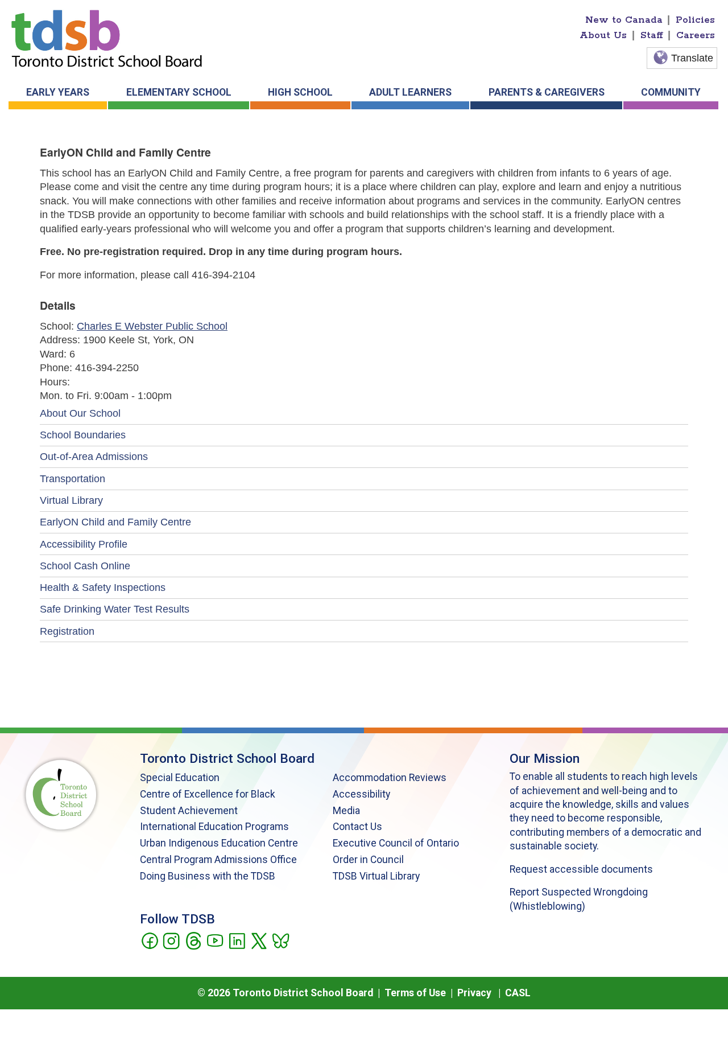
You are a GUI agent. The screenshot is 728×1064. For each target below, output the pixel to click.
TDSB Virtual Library (376, 876)
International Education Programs (214, 826)
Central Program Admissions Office (218, 859)
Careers (695, 35)
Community (671, 92)
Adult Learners (410, 92)
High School (300, 92)
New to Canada (624, 20)
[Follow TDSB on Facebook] (149, 940)
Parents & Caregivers (547, 92)
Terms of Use (415, 993)
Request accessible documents (581, 869)
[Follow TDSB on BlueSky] (280, 940)
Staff (651, 35)
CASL (518, 993)
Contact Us (357, 826)
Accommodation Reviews (389, 777)
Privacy (474, 993)
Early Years (57, 92)
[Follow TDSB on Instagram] (171, 940)
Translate (692, 58)
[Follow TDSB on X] (258, 940)
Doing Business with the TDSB (207, 876)
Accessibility (361, 794)
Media (346, 810)
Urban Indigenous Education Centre (219, 843)
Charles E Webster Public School (152, 326)
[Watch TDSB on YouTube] (214, 940)
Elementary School (178, 92)
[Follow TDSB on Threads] (193, 940)
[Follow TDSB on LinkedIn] (237, 940)
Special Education (180, 777)
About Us (603, 35)
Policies (695, 20)
